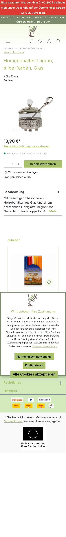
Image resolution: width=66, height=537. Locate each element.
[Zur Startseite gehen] (33, 32)
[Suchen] (31, 41)
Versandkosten (13, 421)
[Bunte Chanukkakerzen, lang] (33, 270)
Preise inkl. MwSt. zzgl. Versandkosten (27, 146)
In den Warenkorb (43, 164)
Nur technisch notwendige (34, 356)
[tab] (32, 201)
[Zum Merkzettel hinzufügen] (49, 282)
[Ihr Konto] (49, 41)
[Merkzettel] (40, 41)
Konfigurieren (34, 365)
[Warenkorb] (58, 41)
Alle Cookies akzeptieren (34, 374)
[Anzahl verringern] (7, 164)
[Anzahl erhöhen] (18, 164)
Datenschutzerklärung (44, 346)
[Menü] (8, 41)
